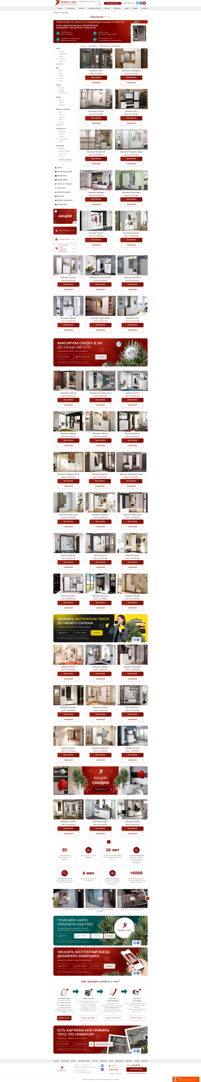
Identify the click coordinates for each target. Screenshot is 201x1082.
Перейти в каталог (137, 1018)
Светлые (61, 75)
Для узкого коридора (64, 151)
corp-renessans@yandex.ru (136, 1073)
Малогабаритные (63, 92)
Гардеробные (62, 180)
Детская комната (63, 192)
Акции (127, 8)
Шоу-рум (107, 8)
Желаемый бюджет (85, 356)
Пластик (61, 119)
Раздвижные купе (63, 139)
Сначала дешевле (104, 46)
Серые (61, 80)
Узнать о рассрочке (112, 1018)
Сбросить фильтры (65, 159)
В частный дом (63, 153)
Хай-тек (61, 61)
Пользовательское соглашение (110, 1079)
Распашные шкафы (64, 171)
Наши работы (62, 204)
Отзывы (135, 8)
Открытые (61, 136)
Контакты (144, 8)
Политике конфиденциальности (67, 362)
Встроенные (62, 131)
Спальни (60, 196)
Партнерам (129, 1061)
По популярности (92, 46)
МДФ (60, 112)
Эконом (61, 141)
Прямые (61, 100)
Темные (61, 78)
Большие (61, 87)
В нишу (61, 156)
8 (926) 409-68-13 (128, 5)
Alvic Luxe (61, 122)
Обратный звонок (136, 1069)
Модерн (61, 56)
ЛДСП (60, 114)
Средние (61, 90)
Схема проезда (113, 1069)
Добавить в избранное (115, 1073)
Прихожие (64, 13)
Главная (59, 8)
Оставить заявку (64, 1018)
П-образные (62, 105)
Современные (63, 53)
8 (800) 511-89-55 (128, 3)
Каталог (81, 8)
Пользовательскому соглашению (82, 362)
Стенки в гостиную (64, 184)
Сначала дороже (115, 46)
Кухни (59, 167)
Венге (60, 73)
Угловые (61, 102)
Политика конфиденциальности (91, 1079)
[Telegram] (137, 3)
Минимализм (62, 59)
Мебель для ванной (64, 200)
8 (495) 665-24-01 (127, 1)
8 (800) (133, 1065)
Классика (61, 51)
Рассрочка (117, 8)
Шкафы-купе (62, 176)
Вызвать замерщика (88, 1018)
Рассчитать (96, 77)
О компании (70, 8)
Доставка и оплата (94, 8)
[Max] (140, 3)
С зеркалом (62, 117)
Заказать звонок (112, 3)
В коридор (62, 148)
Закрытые (61, 134)
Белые (60, 70)
